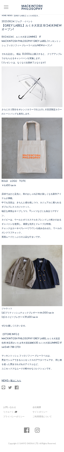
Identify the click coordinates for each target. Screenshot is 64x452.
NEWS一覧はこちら (11, 380)
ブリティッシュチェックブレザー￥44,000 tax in (29, 313)
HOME (4, 15)
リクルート (8, 412)
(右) (3, 317)
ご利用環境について (42, 416)
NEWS (9, 15)
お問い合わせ (9, 407)
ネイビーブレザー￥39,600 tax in (21, 317)
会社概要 (37, 407)
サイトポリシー (40, 412)
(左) (3, 313)
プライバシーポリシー (14, 416)
